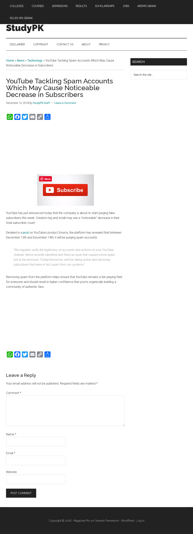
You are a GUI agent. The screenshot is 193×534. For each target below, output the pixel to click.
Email (10, 453)
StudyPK (25, 28)
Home (10, 60)
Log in (140, 520)
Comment (13, 393)
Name (11, 434)
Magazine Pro (82, 520)
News (21, 60)
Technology (34, 60)
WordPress (128, 520)
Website (11, 472)
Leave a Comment (65, 102)
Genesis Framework (107, 520)
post (26, 232)
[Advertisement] (65, 147)
